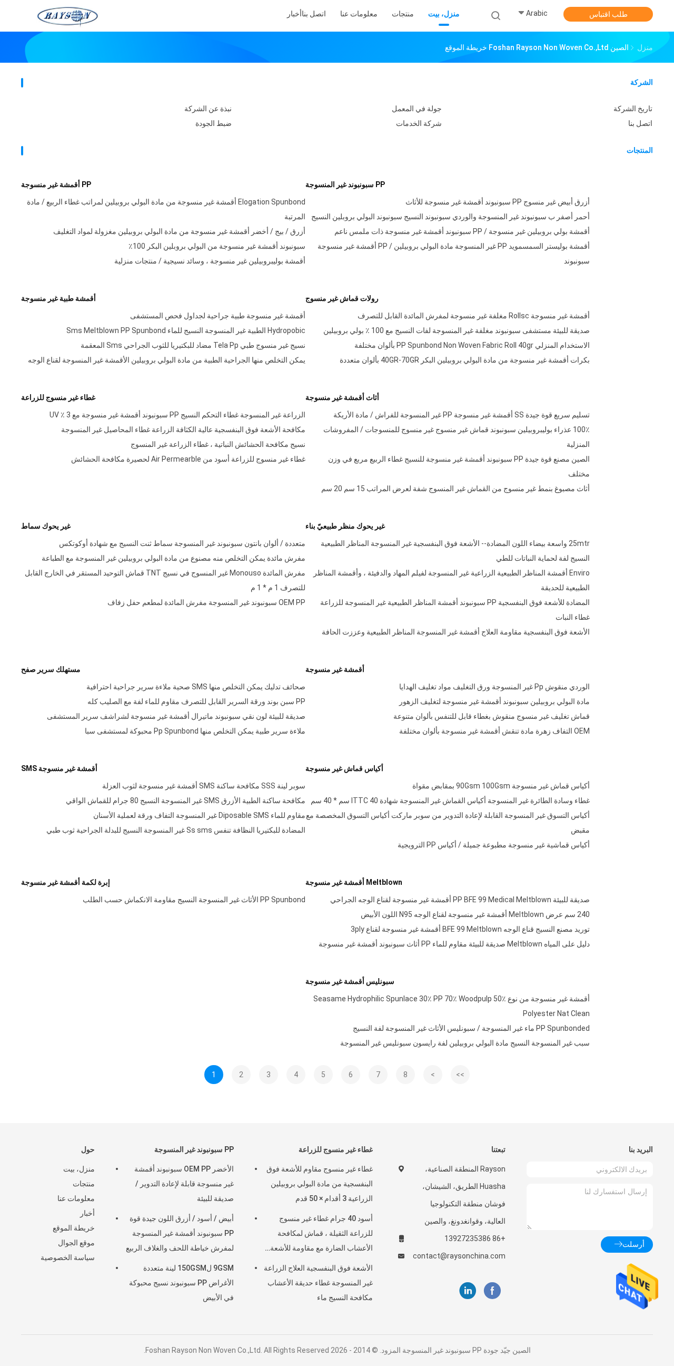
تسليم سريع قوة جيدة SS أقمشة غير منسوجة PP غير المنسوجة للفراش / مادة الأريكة (461, 415)
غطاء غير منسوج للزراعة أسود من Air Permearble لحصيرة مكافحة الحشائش (188, 459)
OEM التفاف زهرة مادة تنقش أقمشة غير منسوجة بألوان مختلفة (494, 731)
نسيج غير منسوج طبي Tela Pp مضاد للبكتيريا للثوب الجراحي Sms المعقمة (193, 345)
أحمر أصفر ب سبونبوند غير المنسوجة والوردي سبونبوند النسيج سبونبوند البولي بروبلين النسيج (450, 216)
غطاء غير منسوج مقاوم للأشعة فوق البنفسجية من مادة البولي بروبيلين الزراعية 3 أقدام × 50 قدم (319, 1184)
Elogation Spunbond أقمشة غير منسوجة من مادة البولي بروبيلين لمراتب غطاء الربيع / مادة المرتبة (166, 209)
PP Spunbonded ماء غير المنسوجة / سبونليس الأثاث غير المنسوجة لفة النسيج (471, 1028)
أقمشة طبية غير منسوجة (58, 298)
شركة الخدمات (419, 123)
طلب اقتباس (608, 14)
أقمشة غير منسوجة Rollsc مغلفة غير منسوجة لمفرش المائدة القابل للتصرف (474, 315)
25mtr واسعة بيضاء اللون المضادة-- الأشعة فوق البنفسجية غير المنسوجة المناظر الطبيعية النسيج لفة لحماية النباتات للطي (455, 550)
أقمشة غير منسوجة (334, 669)
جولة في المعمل (417, 108)
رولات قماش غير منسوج (342, 298)
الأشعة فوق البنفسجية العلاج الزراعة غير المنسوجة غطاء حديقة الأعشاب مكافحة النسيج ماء (318, 1283)
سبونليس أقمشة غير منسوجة (349, 981)
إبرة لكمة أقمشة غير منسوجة (65, 882)
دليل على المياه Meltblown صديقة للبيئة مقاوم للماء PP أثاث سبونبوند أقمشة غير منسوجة (454, 944)
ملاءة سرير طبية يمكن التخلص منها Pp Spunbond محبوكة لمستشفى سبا (195, 731)
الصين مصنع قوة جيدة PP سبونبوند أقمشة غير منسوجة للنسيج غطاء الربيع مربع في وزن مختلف (459, 466)
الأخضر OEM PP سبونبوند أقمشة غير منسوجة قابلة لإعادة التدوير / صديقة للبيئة (184, 1184)
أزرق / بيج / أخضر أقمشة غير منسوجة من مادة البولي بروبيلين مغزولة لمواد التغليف (179, 231)
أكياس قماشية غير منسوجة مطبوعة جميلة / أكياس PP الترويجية (494, 845)
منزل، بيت (79, 1169)
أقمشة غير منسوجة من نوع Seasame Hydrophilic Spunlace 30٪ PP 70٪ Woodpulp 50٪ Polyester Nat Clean (451, 1006)
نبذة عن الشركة (208, 108)
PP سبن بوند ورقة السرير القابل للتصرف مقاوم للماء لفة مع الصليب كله (196, 701)
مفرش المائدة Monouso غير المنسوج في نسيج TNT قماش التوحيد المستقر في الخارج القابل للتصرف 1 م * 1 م (165, 580)
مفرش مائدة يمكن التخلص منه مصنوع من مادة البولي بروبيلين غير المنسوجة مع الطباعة (173, 558)
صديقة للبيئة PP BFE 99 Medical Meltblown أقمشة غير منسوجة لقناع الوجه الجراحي (460, 899)
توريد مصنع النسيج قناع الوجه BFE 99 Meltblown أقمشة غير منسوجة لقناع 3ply (470, 929)
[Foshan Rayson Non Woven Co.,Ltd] (67, 15)
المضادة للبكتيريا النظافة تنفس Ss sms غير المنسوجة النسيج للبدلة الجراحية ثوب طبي (175, 830)
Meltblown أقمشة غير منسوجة (353, 882)
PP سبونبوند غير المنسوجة (345, 184)
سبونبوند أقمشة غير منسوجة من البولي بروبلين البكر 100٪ (216, 246)
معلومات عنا (76, 1198)
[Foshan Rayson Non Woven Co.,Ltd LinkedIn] (468, 1291)
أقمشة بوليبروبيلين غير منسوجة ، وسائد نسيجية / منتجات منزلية (209, 261)
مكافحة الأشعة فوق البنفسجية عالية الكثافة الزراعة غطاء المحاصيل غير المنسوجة (183, 429)
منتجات (84, 1183)
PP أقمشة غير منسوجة (56, 184)
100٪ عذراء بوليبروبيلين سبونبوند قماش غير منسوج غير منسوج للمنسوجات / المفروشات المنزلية (456, 436)
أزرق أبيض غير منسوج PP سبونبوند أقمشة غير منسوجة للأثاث (497, 202)
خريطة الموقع (74, 1228)
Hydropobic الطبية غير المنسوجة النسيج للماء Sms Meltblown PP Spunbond (185, 330)
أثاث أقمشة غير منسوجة (342, 397)
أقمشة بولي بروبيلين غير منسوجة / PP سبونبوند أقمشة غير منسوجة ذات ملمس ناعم (462, 231)
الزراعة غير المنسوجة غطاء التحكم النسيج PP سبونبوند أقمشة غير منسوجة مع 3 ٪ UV (177, 415)
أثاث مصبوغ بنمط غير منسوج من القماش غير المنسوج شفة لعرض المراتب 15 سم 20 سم (455, 488)
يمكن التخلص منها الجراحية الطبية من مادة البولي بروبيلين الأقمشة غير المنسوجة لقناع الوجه (166, 360)
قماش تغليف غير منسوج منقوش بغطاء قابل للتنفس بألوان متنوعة (491, 716)
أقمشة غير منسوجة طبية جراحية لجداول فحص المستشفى (217, 315)
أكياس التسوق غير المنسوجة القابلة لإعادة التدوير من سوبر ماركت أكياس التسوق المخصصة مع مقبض (448, 822)
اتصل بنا (640, 123)
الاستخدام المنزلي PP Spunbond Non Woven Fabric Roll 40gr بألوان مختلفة (472, 345)
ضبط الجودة (213, 123)
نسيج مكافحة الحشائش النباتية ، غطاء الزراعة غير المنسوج (218, 444)
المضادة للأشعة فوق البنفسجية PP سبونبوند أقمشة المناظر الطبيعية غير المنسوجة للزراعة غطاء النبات (455, 609)
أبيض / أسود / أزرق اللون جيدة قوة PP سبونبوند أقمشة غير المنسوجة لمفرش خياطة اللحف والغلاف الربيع (180, 1233)
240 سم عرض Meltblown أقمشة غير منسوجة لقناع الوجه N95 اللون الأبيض (475, 914)
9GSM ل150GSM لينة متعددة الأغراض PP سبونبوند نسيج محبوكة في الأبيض (181, 1283)
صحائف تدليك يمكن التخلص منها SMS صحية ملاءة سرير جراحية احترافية (195, 686)
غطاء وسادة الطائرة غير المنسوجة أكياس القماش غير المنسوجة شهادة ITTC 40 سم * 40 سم (450, 800)
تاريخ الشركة (632, 108)
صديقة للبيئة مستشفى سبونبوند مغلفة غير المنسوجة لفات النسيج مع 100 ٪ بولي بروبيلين (456, 330)
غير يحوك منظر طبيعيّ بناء (345, 526)
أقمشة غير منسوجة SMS (59, 768)
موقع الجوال (76, 1242)
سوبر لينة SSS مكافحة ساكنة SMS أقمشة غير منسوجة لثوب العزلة (203, 786)
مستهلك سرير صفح (51, 669)
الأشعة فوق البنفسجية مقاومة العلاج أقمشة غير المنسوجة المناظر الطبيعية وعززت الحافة (456, 632)
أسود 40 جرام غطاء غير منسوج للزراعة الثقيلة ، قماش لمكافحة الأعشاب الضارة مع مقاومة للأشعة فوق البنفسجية (321, 1234)
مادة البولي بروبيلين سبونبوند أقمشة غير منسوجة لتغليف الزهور (494, 701)
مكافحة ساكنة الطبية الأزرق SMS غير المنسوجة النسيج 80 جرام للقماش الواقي (185, 800)
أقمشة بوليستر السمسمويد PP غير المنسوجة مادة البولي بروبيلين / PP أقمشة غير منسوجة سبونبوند (454, 253)
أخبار (87, 1213)
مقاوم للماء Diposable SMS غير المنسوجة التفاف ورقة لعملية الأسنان (199, 815)
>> (460, 1074)
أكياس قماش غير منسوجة (344, 768)
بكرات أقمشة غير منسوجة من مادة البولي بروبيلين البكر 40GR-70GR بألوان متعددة (465, 360)
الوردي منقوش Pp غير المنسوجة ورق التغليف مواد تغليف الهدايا (494, 686)
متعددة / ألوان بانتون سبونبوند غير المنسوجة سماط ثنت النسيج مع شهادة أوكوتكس (182, 543)
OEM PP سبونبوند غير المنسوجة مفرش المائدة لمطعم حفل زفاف (206, 602)
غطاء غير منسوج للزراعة (58, 397)
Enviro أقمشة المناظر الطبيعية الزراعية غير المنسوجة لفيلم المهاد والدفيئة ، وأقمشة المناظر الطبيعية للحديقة (451, 580)
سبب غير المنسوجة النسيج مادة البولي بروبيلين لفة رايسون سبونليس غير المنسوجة (465, 1043)
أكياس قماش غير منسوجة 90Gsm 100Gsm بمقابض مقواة (501, 786)
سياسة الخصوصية (68, 1257)
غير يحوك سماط (46, 526)
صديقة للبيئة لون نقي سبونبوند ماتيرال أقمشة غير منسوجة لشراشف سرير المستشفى (176, 716)
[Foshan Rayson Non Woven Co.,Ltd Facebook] (492, 1291)
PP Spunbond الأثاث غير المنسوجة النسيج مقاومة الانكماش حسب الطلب (194, 899)
